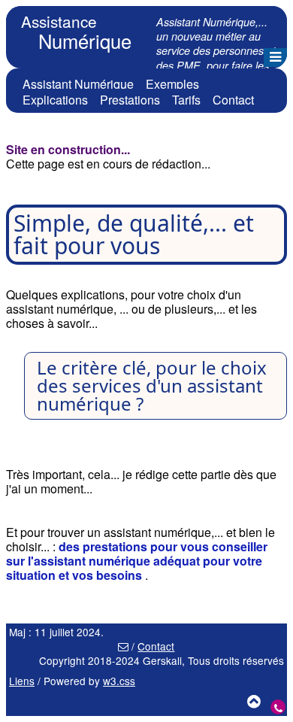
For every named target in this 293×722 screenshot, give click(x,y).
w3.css (119, 680)
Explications (55, 99)
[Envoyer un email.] (123, 646)
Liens (22, 680)
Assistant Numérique (78, 84)
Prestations (130, 99)
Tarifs (186, 99)
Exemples (172, 84)
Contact (233, 99)
